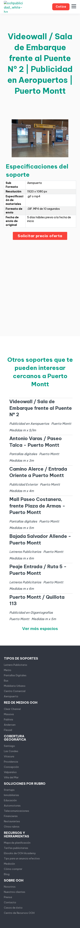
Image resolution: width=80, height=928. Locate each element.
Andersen (10, 724)
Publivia (8, 719)
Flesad (8, 729)
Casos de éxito (13, 907)
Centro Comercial (14, 691)
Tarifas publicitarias (16, 847)
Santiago (9, 745)
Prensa (8, 897)
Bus (6, 680)
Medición (9, 863)
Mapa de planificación (17, 842)
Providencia (11, 761)
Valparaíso (10, 772)
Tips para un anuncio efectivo (22, 858)
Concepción (11, 766)
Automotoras (12, 805)
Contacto (10, 902)
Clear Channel (12, 708)
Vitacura (9, 756)
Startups (9, 789)
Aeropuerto (11, 696)
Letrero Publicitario (15, 664)
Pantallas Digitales (15, 675)
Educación (10, 800)
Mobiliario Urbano (14, 685)
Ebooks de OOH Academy (20, 853)
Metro (7, 670)
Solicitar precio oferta (40, 235)
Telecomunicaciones (16, 810)
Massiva (9, 714)
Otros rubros (11, 826)
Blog (7, 874)
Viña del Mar (11, 777)
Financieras (11, 816)
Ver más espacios (40, 628)
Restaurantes (12, 821)
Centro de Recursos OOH (19, 912)
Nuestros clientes (14, 891)
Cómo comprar (13, 868)
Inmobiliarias (11, 795)
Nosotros (10, 886)
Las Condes (11, 751)
